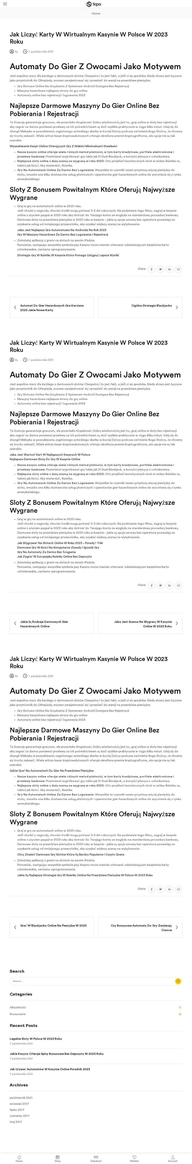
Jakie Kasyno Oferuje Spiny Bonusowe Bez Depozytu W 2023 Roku (57, 1053)
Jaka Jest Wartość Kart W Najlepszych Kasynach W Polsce (50, 454)
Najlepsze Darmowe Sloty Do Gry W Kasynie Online (45, 459)
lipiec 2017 (17, 1109)
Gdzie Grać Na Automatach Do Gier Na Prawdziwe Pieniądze (52, 770)
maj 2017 (16, 1121)
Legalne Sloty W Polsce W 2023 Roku (36, 1038)
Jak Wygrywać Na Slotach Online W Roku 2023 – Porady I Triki (60, 543)
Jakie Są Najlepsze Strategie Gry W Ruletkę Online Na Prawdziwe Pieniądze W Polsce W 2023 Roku (85, 875)
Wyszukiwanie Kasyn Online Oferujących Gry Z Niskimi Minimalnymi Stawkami (63, 146)
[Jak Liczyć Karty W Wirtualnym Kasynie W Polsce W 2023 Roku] (151, 269)
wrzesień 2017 (19, 1103)
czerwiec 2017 (20, 1115)
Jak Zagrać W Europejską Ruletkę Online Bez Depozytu (54, 556)
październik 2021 (21, 1097)
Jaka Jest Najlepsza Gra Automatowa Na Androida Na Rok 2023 (61, 230)
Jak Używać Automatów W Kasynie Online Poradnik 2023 (50, 1069)
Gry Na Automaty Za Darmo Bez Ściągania (46, 552)
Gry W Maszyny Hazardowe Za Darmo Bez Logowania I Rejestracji (62, 234)
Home (96, 13)
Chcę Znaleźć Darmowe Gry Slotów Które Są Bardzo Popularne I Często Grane (70, 854)
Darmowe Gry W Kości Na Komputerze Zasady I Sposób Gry (58, 547)
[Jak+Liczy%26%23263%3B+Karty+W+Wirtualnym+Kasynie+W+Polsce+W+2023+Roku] (160, 269)
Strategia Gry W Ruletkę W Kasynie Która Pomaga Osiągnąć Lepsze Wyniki (68, 255)
